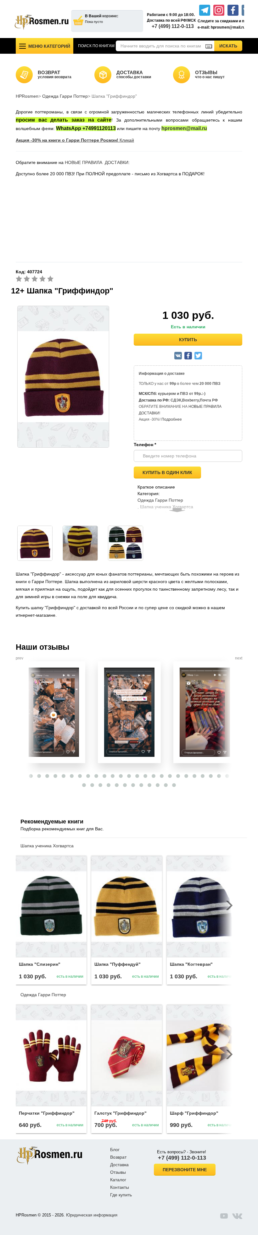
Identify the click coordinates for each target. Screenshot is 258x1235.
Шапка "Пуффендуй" (117, 964)
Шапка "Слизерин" (39, 964)
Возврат (118, 1157)
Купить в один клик (167, 472)
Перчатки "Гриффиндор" (47, 1113)
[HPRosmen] (41, 22)
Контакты (119, 1187)
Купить (188, 339)
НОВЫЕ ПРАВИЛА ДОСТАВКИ (96, 162)
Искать (230, 45)
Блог (115, 1149)
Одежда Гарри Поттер (65, 96)
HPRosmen (27, 96)
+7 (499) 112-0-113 (173, 26)
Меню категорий (49, 46)
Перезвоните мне (185, 1169)
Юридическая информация (91, 1215)
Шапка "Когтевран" (191, 964)
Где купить (121, 1194)
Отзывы (118, 1172)
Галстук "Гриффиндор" (120, 1113)
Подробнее (171, 419)
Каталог (118, 1179)
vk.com (237, 1216)
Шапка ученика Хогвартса (47, 845)
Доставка (119, 1164)
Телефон (145, 444)
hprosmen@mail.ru (184, 128)
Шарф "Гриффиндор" (194, 1113)
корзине (109, 16)
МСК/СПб (147, 393)
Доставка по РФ (153, 400)
